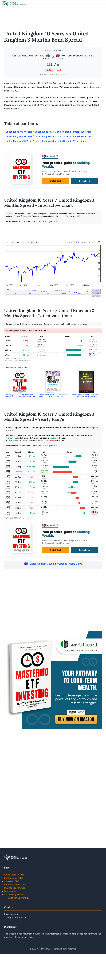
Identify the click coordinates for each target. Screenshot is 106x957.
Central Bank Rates (13, 878)
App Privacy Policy (13, 894)
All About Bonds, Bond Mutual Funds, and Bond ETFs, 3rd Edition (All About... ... (53, 395)
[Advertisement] (53, 17)
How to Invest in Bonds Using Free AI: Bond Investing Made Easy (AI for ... (86, 395)
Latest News (10, 891)
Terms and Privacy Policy (16, 898)
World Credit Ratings (14, 874)
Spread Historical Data (15, 884)
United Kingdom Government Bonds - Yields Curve (56, 563)
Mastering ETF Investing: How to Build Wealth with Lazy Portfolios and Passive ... (20, 396)
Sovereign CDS (11, 881)
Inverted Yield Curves (14, 888)
